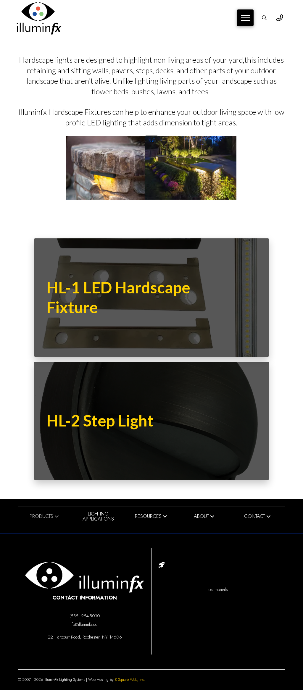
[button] (245, 17)
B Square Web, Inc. (130, 679)
